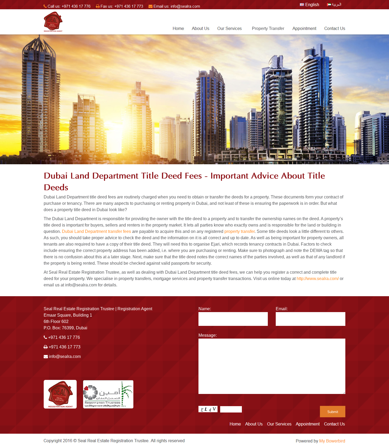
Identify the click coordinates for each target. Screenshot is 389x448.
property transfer (239, 231)
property (58, 263)
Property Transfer (268, 28)
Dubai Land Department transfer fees (96, 231)
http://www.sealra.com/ (318, 278)
